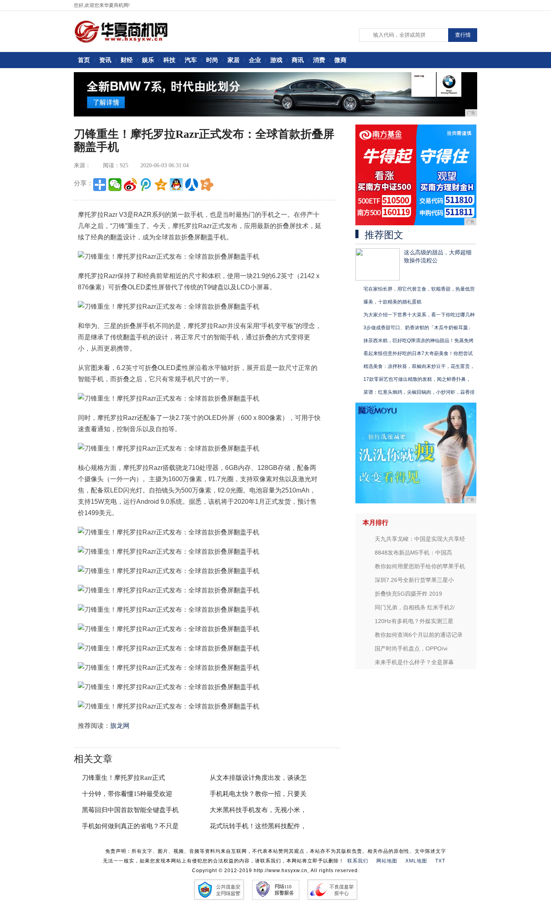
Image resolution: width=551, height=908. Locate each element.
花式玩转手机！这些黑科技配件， (258, 826)
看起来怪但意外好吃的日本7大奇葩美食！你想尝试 (418, 353)
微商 (340, 59)
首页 (84, 59)
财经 (127, 59)
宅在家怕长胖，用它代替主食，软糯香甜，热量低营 (419, 289)
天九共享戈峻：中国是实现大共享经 (420, 539)
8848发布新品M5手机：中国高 (413, 552)
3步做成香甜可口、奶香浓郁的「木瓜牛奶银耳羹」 (418, 327)
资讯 (105, 59)
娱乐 (148, 59)
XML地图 (416, 861)
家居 (233, 59)
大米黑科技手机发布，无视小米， (258, 809)
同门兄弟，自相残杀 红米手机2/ (415, 607)
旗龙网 (119, 725)
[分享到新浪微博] (130, 184)
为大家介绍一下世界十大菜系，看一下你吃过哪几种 (419, 315)
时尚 (212, 59)
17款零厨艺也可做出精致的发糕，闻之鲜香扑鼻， (417, 379)
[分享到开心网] (206, 184)
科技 (169, 59)
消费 (319, 59)
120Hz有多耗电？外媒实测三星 (414, 621)
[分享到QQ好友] (176, 184)
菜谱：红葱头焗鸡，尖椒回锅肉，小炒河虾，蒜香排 (419, 392)
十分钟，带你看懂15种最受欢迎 (127, 793)
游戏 (276, 59)
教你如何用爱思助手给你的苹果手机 (420, 566)
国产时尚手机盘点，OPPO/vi (411, 648)
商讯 (298, 59)
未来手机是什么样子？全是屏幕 (414, 662)
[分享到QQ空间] (160, 184)
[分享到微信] (115, 184)
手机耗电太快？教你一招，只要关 (258, 793)
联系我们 (357, 861)
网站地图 (386, 861)
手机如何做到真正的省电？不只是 (130, 826)
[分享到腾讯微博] (145, 184)
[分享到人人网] (191, 184)
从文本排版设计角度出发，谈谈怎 (258, 777)
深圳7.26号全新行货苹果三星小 (414, 580)
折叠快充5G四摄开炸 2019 (408, 593)
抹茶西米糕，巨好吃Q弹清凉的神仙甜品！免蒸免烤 (418, 340)
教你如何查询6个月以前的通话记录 (419, 635)
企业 (255, 59)
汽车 (191, 59)
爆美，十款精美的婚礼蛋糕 (392, 302)
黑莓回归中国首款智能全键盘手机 (130, 809)
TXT (440, 861)
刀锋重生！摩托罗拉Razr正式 (123, 777)
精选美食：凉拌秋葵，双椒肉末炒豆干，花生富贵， (419, 366)
